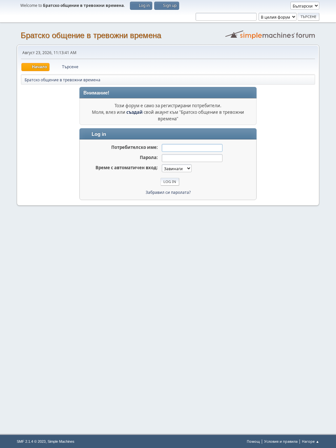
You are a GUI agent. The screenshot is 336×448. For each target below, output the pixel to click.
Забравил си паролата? (168, 192)
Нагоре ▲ (310, 441)
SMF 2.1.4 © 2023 (31, 441)
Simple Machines (61, 441)
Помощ (253, 441)
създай (134, 112)
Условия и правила (281, 441)
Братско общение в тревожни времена (91, 35)
